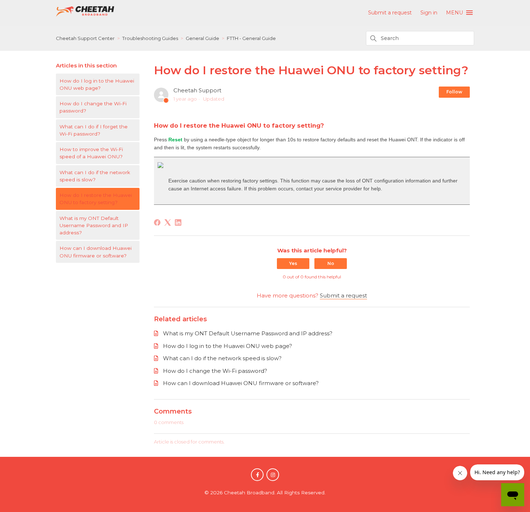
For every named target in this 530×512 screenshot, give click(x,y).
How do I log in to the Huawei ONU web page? (96, 84)
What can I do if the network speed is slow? (94, 175)
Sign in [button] (428, 12)
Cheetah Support (197, 90)
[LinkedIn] (178, 222)
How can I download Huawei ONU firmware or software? (95, 251)
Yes (293, 263)
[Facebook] (157, 222)
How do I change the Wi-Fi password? (93, 107)
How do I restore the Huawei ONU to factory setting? (95, 198)
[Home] (85, 15)
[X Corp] (167, 222)
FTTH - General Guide (251, 38)
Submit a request (390, 12)
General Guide (202, 38)
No (330, 263)
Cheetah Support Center (85, 38)
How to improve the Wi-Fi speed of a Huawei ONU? (91, 152)
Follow (454, 91)
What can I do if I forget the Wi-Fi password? (93, 130)
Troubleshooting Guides (150, 38)
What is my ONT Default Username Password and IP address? (93, 225)
